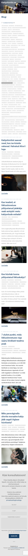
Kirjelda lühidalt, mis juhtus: (14, 517)
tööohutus (12, 121)
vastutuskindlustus (22, 133)
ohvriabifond (4, 98)
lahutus (15, 69)
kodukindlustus (18, 59)
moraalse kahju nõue (15, 96)
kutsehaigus (4, 69)
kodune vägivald (11, 61)
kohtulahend (4, 63)
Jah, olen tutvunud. (15, 532)
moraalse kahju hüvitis (6, 96)
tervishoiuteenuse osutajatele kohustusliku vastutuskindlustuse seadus (14, 117)
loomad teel (4, 88)
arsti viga (9, 27)
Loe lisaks (4, 193)
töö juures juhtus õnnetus (10, 119)
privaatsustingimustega (13, 500)
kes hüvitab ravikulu (13, 55)
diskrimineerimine (16, 29)
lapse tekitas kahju (5, 73)
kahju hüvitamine (14, 47)
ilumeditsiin (14, 43)
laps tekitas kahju (15, 71)
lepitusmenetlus (14, 76)
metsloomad (10, 90)
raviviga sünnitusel (9, 108)
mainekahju (19, 88)
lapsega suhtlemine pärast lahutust (8, 75)
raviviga (3, 108)
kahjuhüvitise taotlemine (6, 53)
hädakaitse (13, 39)
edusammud (4, 35)
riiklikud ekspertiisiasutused (19, 108)
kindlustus (20, 55)
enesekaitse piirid (21, 35)
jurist (19, 45)
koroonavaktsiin (21, 63)
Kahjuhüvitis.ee (8, 2)
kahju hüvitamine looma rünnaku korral (9, 49)
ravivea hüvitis (19, 106)
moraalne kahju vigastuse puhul (8, 94)
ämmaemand (11, 25)
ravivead (24, 106)
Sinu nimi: (14, 504)
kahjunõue (21, 53)
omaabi (20, 98)
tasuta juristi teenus (5, 114)
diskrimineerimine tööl (6, 31)
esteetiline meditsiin (13, 37)
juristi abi (23, 45)
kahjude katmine (5, 51)
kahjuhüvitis (11, 51)
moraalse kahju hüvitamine (20, 94)
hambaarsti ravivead (11, 41)
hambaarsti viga (19, 41)
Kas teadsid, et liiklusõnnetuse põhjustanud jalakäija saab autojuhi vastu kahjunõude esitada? (11, 208)
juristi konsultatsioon (6, 47)
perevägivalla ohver (11, 102)
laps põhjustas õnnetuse (6, 71)
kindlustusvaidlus (5, 59)
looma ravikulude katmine (19, 86)
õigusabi (9, 98)
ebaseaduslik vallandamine (18, 33)
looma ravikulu (18, 84)
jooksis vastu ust (14, 45)
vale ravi (24, 131)
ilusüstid (3, 45)
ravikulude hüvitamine (13, 104)
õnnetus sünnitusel (5, 100)
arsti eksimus (4, 27)
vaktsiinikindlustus (11, 131)
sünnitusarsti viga (20, 110)
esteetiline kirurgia (5, 37)
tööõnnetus (17, 121)
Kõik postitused (5, 25)
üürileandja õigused (5, 127)
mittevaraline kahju (17, 90)
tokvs (3, 119)
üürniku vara (12, 127)
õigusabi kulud (15, 98)
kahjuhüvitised (15, 53)
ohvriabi (21, 96)
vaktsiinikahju (4, 131)
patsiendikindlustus (20, 100)
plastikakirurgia (19, 102)
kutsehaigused (10, 69)
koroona (15, 63)
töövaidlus (23, 123)
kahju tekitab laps (21, 49)
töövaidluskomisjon (5, 125)
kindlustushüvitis (21, 57)
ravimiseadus (4, 106)
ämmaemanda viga (18, 25)
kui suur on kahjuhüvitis (13, 65)
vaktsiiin (22, 129)
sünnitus (14, 110)
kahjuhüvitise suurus (19, 51)
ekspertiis (9, 35)
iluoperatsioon (20, 43)
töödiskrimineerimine (20, 119)
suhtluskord (9, 110)
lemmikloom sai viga (6, 76)
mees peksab (4, 90)
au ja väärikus (4, 29)
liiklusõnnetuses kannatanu (7, 82)
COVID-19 (10, 29)
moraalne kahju (5, 92)
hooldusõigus (4, 43)
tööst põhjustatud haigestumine (8, 123)
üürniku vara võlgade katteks (7, 129)
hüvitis (9, 43)
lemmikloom (18, 75)
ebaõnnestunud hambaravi (7, 33)
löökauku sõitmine (20, 82)
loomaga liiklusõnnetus (11, 88)
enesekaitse (14, 35)
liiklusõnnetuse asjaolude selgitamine (15, 80)
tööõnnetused (23, 121)
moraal (23, 90)
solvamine (4, 110)
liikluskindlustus (22, 78)
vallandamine (4, 133)
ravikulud (6, 104)
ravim (19, 104)
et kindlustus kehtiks (6, 39)
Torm (11, 125)
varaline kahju (15, 133)
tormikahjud (21, 125)
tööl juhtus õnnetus (5, 121)
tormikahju (15, 125)
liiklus (11, 78)
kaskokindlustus (5, 55)
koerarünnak (17, 61)
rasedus (24, 102)
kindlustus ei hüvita (5, 57)
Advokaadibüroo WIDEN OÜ (17, 548)
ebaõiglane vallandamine (16, 31)
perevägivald (4, 102)
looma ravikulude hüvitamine (7, 86)
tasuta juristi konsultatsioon (15, 112)
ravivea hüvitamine (11, 106)
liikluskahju (16, 78)
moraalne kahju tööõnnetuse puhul (15, 92)
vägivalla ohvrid (17, 129)
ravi (2, 104)
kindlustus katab (13, 57)
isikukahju (8, 45)
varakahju (10, 133)
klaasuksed (12, 59)
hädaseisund (4, 41)
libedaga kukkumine (5, 78)
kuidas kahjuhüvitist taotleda (7, 67)
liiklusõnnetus (4, 80)
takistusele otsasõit (5, 112)
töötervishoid (17, 123)
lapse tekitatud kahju (14, 73)
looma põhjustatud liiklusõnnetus (8, 84)
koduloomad (4, 61)
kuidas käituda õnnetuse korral (19, 67)
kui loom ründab (5, 65)
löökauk (14, 82)
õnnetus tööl (12, 100)
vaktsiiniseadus (19, 131)
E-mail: (13, 510)
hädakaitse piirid (19, 39)
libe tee (19, 76)
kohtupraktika (10, 63)
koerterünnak (23, 61)
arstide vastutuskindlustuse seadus (19, 27)
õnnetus (24, 98)
